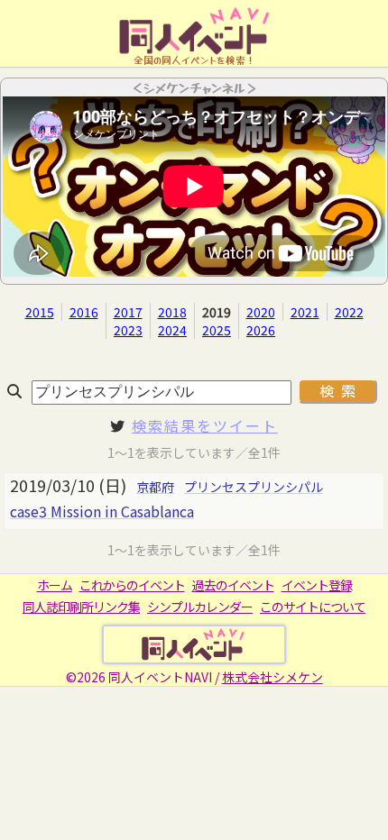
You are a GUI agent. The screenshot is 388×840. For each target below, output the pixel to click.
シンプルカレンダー (200, 607)
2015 (39, 312)
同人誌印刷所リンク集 (81, 607)
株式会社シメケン (272, 677)
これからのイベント (132, 585)
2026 (260, 330)
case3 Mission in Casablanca (102, 511)
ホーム (54, 585)
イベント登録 (317, 585)
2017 (128, 312)
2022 (349, 312)
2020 (260, 312)
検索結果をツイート (205, 425)
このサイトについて (312, 607)
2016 (83, 312)
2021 (305, 312)
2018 (172, 312)
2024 (172, 330)
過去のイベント (233, 585)
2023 (128, 330)
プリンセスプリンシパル (253, 487)
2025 (216, 330)
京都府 (155, 487)
